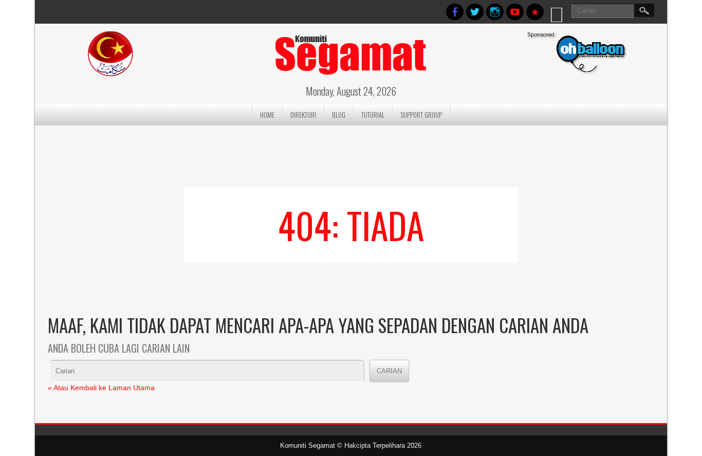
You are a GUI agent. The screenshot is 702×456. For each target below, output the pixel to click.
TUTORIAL (372, 115)
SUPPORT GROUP (421, 115)
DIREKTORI (303, 115)
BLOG (338, 115)
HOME (267, 115)
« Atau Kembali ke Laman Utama (101, 388)
